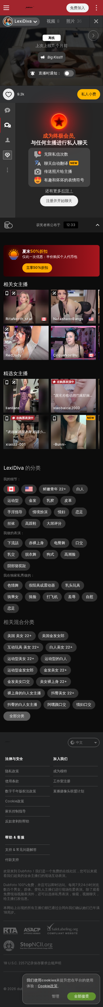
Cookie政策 (14, 801)
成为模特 (60, 771)
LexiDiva (13, 468)
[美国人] (29, 489)
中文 (79, 742)
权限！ (67, 191)
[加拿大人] (11, 489)
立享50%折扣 (37, 268)
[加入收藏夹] (8, 94)
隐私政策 (12, 771)
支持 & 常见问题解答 (21, 850)
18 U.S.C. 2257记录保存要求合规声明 (32, 963)
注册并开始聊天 (59, 201)
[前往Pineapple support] (9, 945)
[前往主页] (32, 8)
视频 (53, 21)
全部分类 (16, 716)
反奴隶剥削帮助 (17, 821)
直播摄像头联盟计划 (68, 791)
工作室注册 (61, 781)
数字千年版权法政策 (20, 791)
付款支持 (12, 860)
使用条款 (12, 781)
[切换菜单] (6, 7)
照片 (74, 21)
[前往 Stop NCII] (37, 945)
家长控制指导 (15, 811)
